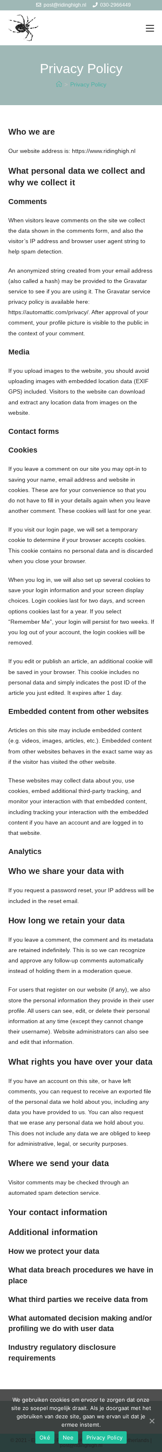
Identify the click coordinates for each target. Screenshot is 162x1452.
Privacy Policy (104, 1437)
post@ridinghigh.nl (65, 5)
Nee (68, 1437)
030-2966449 (115, 5)
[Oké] (151, 1421)
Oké (44, 1437)
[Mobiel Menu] (150, 28)
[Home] (59, 84)
